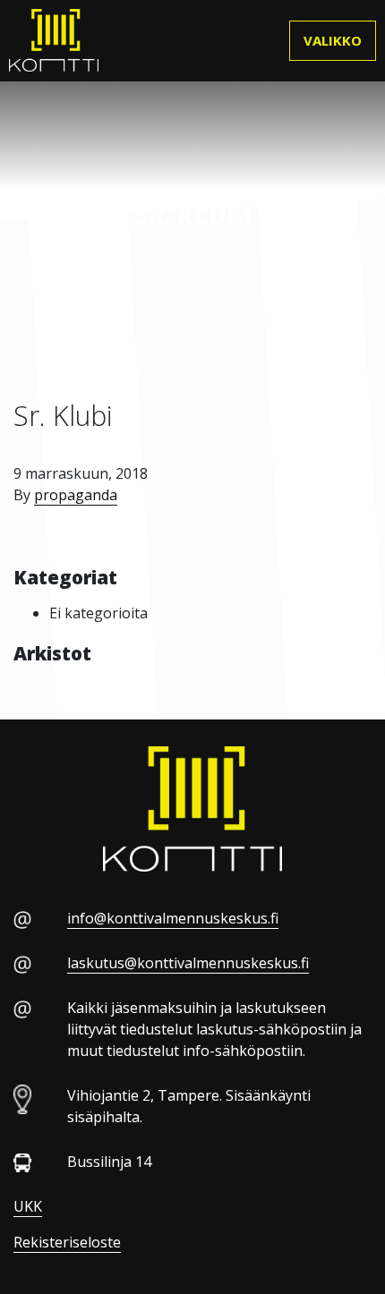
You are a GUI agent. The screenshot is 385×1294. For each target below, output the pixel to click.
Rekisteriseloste (67, 1242)
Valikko (333, 40)
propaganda (75, 495)
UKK (27, 1206)
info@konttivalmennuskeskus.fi (172, 918)
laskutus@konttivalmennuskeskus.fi (188, 963)
